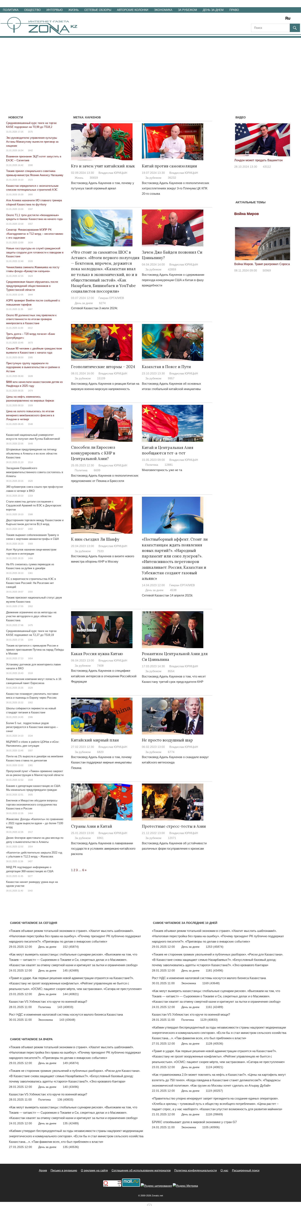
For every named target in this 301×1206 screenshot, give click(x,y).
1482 (30, 529)
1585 (30, 357)
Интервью (54, 9)
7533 (100, 551)
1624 (30, 276)
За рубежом (187, 9)
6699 (97, 470)
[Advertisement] (150, 68)
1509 (30, 405)
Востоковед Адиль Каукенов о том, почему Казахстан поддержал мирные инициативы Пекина (101, 762)
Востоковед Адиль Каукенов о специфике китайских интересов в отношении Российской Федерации (103, 676)
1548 (30, 424)
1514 (30, 462)
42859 (172, 269)
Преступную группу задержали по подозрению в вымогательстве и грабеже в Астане (33, 367)
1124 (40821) (214, 1067)
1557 (30, 224)
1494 (30, 558)
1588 (30, 514)
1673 (30, 342)
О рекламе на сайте (94, 1170)
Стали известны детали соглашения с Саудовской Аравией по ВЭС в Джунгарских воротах (33, 505)
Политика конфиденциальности (195, 1170)
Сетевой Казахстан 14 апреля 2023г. (167, 595)
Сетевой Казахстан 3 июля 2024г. (94, 308)
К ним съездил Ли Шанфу (95, 539)
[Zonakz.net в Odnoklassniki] (277, 19)
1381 (30, 765)
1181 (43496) (214, 970)
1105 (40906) (211, 1127)
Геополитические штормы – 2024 (103, 366)
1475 (30, 625)
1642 (30, 150)
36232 (172, 177)
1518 (30, 673)
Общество (32, 9)
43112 (267, 166)
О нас (224, 1170)
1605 (30, 794)
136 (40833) (65, 1099)
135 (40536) (71, 1147)
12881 (169, 464)
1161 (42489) (214, 1007)
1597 (30, 209)
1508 (30, 780)
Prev (239, 141)
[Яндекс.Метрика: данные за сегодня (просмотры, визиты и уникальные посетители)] (185, 1185)
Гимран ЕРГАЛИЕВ (111, 298)
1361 (30, 573)
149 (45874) (71, 1063)
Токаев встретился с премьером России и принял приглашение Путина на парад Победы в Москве (35, 649)
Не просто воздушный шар (167, 740)
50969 (267, 270)
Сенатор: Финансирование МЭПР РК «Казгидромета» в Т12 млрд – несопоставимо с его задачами (34, 233)
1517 (30, 832)
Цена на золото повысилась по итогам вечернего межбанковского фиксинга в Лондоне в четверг (30, 415)
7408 (100, 665)
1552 (30, 606)
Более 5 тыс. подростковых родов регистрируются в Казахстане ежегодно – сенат (32, 727)
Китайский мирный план (95, 740)
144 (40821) (71, 994)
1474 (30, 390)
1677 (30, 876)
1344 (30, 639)
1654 (30, 658)
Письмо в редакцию (64, 1170)
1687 (30, 309)
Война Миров (246, 214)
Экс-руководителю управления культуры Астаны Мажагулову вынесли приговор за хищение (32, 141)
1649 (30, 443)
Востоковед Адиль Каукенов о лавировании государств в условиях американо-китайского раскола (103, 848)
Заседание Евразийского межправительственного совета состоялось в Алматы (34, 472)
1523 (30, 179)
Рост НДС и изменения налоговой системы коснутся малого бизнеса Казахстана (66, 1014)
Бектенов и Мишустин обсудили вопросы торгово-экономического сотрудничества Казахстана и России (31, 804)
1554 (30, 846)
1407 (30, 861)
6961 (100, 838)
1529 (30, 688)
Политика (10, 9)
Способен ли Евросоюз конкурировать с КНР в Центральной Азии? (93, 453)
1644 (30, 294)
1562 (30, 702)
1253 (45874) (214, 946)
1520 (30, 481)
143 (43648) (67, 1019)
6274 (102, 303)
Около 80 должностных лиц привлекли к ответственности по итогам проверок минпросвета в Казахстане (31, 319)
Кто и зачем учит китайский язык (103, 166)
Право (234, 9)
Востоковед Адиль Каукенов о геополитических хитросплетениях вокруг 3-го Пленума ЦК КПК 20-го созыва (175, 188)
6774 (171, 752)
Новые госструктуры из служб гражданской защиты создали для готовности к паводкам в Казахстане (34, 252)
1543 (30, 890)
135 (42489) (71, 1123)
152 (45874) (71, 946)
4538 (173, 590)
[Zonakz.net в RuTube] (288, 19)
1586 (30, 717)
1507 (30, 750)
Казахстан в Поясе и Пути (166, 366)
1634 (30, 242)
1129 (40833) (209, 1019)
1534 (30, 736)
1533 (30, 261)
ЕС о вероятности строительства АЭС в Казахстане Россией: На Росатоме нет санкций (31, 582)
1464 (30, 813)
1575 (30, 131)
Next (285, 141)
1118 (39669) (214, 1114)
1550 (30, 591)
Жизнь (73, 9)
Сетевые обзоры (97, 9)
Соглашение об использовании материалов (141, 1170)
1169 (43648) (211, 983)
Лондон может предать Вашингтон (258, 160)
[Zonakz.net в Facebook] (260, 19)
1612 (30, 328)
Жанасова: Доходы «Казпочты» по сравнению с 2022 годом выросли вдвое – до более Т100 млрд (34, 823)
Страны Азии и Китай (91, 826)
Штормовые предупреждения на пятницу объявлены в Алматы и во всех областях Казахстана (31, 453)
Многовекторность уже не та (162, 470)
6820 (100, 752)
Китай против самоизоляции (169, 166)
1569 (30, 543)
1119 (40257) (214, 1090)
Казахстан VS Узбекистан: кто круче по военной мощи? (48, 1001)
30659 (94, 177)
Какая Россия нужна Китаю (97, 653)
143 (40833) (65, 1007)
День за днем (213, 9)
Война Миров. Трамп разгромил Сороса (262, 264)
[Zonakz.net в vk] (282, 19)
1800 (30, 194)
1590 (30, 165)
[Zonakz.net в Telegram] (271, 19)
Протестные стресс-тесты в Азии (174, 826)
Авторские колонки (132, 9)
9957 (171, 378)
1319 (30, 495)
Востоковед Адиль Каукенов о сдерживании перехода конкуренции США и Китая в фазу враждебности (173, 280)
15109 (101, 378)
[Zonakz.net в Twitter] (254, 19)
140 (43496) (71, 1086)
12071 (172, 838)
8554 (171, 671)
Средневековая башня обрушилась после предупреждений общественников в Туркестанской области (32, 285)
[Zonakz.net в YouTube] (265, 19)
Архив (43, 1170)
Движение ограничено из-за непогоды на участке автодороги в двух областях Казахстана (31, 616)
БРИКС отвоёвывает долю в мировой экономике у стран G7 (194, 1122)
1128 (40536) (214, 1043)
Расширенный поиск (245, 1170)
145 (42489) (71, 970)
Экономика (163, 9)
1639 (30, 376)
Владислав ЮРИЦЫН (112, 172)
